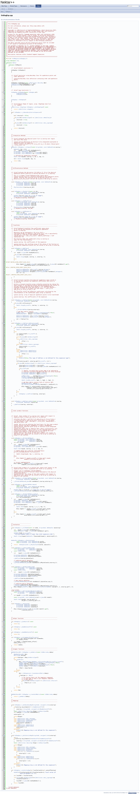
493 (3, 540)
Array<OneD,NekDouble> (20, 555)
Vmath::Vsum (21, 158)
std (17, 60)
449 (3, 494)
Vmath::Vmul (17, 156)
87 (3, 112)
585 (3, 637)
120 (3, 147)
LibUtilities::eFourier (49, 680)
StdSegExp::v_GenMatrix (29, 652)
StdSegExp (32, 92)
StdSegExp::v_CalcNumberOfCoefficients (26, 637)
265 (3, 300)
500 (3, 547)
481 (3, 527)
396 (3, 438)
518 (3, 566)
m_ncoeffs (35, 269)
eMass (40, 376)
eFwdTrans (20, 659)
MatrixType (17, 655)
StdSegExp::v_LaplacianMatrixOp (24, 547)
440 (3, 484)
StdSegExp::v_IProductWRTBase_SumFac (26, 494)
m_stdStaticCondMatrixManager (31, 384)
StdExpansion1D (15, 85)
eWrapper (46, 269)
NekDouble (14, 147)
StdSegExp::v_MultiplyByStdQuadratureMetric (28, 591)
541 (3, 591)
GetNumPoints (25, 609)
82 (3, 107)
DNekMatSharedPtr (21, 313)
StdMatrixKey (20, 312)
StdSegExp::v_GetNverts (21, 621)
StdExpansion (15, 84)
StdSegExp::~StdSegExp (18, 99)
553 (3, 603)
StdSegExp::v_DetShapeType (35, 107)
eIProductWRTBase (38, 662)
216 (3, 248)
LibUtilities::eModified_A (43, 117)
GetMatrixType (32, 657)
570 (3, 621)
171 (3, 201)
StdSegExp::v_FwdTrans (21, 300)
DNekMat (21, 663)
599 (3, 652)
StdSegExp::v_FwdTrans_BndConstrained (26, 323)
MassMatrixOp (25, 377)
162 (3, 191)
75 (3, 99)
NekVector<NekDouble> (22, 269)
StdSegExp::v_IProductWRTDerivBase (25, 484)
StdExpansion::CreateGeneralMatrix (33, 673)
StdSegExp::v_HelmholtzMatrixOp (24, 566)
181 (3, 211)
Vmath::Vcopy (20, 256)
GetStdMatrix (38, 313)
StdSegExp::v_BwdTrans (21, 248)
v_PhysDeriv (17, 561)
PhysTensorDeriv (19, 187)
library (2, 11)
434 (3, 478)
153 (3, 182)
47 (3, 70)
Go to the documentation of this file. (10, 19)
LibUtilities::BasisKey (36, 82)
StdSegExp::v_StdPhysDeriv (23, 201)
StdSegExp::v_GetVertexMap (22, 770)
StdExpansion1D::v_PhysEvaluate (28, 544)
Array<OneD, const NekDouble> (45, 147)
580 (3, 632)
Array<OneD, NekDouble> (21, 151)
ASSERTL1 (16, 195)
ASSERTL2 (16, 533)
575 (3, 626)
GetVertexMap (29, 365)
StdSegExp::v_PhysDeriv (22, 182)
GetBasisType (27, 117)
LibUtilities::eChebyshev (25, 720)
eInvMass (35, 312)
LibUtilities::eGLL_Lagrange (43, 123)
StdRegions (8, 11)
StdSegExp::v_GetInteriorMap (23, 735)
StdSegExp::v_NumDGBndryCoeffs (23, 632)
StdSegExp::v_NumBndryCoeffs (22, 626)
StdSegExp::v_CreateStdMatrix (31, 694)
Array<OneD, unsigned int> (41, 705)
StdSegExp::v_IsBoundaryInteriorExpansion (27, 112)
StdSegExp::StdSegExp (17, 92)
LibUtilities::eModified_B (28, 351)
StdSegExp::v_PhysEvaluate (26, 540)
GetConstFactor (36, 586)
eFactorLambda (46, 586)
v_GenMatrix (22, 696)
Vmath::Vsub (25, 380)
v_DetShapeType (43, 312)
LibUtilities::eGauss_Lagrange (29, 344)
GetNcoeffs (35, 738)
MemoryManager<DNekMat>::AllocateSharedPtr (36, 661)
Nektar (14, 62)
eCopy (46, 315)
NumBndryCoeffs (37, 707)
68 (3, 92)
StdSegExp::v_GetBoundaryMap (23, 705)
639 (3, 694)
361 (3, 401)
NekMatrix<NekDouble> (22, 271)
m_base (18, 117)
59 (3, 82)
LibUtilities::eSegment (25, 109)
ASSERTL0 (21, 358)
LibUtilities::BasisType (25, 711)
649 (3, 705)
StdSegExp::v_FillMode (21, 527)
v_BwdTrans (17, 404)
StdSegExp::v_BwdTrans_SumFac (24, 401)
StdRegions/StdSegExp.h (20, 58)
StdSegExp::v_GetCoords (22, 603)
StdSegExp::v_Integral (24, 147)
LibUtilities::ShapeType (18, 107)
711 (3, 770)
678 (3, 735)
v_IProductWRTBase (21, 309)
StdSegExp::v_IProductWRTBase (24, 438)
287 (3, 323)
